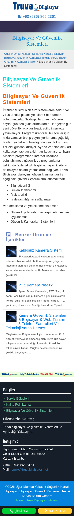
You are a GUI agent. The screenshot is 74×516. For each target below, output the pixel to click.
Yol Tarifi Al (57, 510)
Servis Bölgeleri (17, 398)
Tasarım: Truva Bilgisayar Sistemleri (37, 500)
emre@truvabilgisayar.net (30, 469)
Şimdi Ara (21, 510)
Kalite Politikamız (18, 404)
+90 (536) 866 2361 (38, 16)
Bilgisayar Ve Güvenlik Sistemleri (30, 410)
